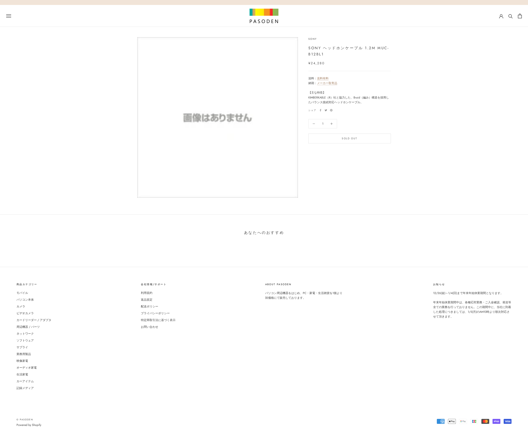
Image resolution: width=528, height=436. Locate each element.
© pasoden (24, 419)
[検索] (510, 16)
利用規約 (146, 293)
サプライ (22, 347)
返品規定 (146, 300)
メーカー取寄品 (327, 83)
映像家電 (22, 361)
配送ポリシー (149, 306)
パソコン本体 (25, 300)
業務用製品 (23, 354)
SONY (312, 39)
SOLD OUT (349, 138)
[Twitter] (326, 110)
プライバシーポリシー (155, 313)
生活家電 (22, 374)
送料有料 (323, 78)
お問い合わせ (149, 327)
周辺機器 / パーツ (28, 327)
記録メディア (25, 388)
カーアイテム (25, 381)
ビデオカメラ (25, 313)
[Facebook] (320, 110)
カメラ (20, 306)
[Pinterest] (331, 110)
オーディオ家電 (26, 368)
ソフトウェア (25, 340)
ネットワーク (25, 334)
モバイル (22, 293)
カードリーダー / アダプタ (33, 320)
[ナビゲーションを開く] (8, 16)
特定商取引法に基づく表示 (158, 320)
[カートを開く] (520, 16)
